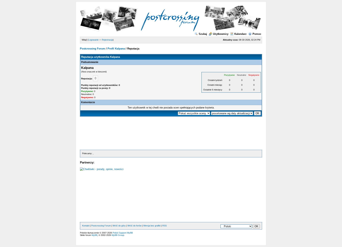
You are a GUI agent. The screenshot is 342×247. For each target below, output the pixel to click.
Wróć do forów (134, 225)
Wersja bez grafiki (152, 225)
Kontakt (85, 225)
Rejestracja (107, 40)
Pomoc (257, 33)
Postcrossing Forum (92, 48)
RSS (164, 225)
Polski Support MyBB (123, 233)
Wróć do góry (119, 225)
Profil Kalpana (116, 48)
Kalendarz (240, 33)
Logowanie (93, 40)
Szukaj (203, 33)
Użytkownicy (220, 33)
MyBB (94, 235)
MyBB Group (118, 235)
